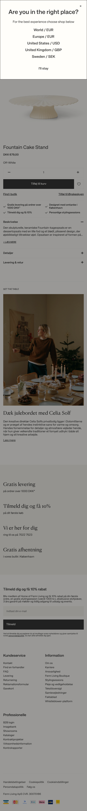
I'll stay (44, 68)
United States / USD (43, 43)
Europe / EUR (43, 37)
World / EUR (43, 30)
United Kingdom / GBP (43, 50)
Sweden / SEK (43, 57)
